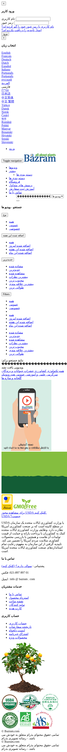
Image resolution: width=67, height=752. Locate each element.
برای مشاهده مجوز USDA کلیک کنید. (24, 512)
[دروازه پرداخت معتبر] (7, 509)
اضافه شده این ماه (20, 252)
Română (6, 122)
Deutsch (6, 59)
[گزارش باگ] (26, 449)
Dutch (5, 62)
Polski (5, 125)
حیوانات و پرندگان (12, 371)
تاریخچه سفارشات (20, 626)
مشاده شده (16, 266)
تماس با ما (15, 192)
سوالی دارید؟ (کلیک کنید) (16, 566)
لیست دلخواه (17, 630)
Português (7, 72)
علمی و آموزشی (35, 374)
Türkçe (5, 105)
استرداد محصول (19, 597)
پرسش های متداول (20, 185)
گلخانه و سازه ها (11, 378)
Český (5, 115)
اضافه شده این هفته (13, 235)
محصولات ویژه (18, 637)
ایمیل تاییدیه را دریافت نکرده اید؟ (21, 30)
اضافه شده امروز (19, 245)
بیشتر (12, 171)
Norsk (5, 111)
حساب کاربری (18, 623)
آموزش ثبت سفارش (21, 188)
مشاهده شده (17, 273)
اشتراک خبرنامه (18, 634)
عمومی (13, 225)
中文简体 (7, 97)
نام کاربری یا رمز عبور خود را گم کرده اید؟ (27, 26)
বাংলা (3, 118)
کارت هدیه (15, 608)
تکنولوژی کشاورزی (46, 371)
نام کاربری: (8, 18)
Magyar (6, 128)
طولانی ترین (16, 287)
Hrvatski (6, 135)
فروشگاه (14, 181)
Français (6, 56)
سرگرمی (52, 374)
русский (6, 79)
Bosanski (6, 132)
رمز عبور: (7, 22)
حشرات (28, 371)
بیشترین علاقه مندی (21, 284)
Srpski (5, 138)
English (5, 52)
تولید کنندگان (17, 604)
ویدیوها (13, 167)
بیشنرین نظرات (18, 276)
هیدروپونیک (8, 374)
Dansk (5, 108)
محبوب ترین (16, 280)
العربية (5, 83)
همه (11, 221)
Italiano (5, 69)
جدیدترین (7, 259)
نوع (5, 215)
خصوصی (14, 228)
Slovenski (7, 142)
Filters (6, 294)
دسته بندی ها (24, 174)
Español (6, 66)
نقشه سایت (16, 601)
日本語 (5, 93)
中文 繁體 (7, 101)
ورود (5, 33)
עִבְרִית (5, 90)
